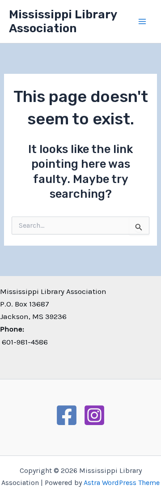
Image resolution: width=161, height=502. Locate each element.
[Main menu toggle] (142, 21)
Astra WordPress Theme (122, 482)
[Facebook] (66, 415)
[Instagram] (94, 415)
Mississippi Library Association (63, 21)
